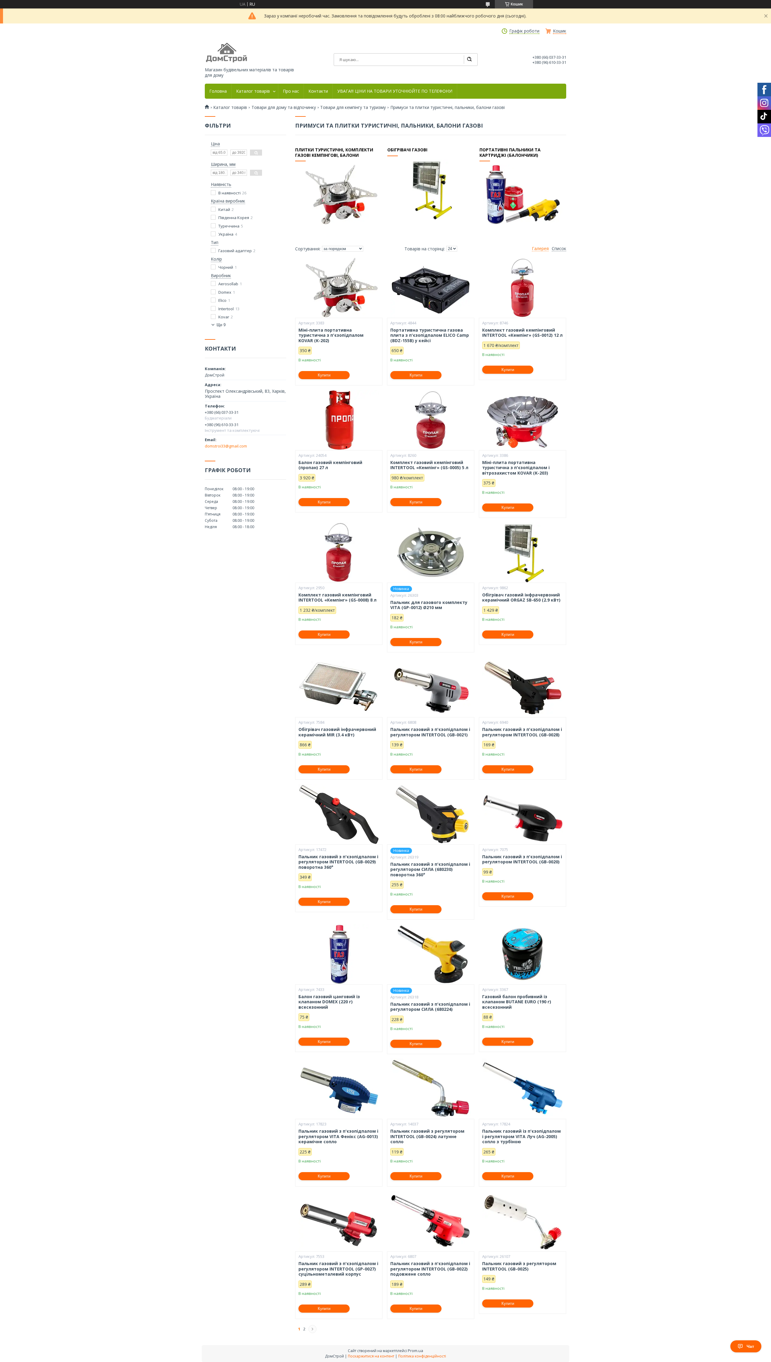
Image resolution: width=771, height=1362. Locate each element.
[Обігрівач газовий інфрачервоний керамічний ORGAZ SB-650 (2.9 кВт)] (522, 552)
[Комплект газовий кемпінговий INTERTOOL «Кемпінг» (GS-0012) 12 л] (522, 288)
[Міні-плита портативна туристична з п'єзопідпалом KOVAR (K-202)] (338, 288)
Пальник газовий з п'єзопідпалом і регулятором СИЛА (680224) (430, 1006)
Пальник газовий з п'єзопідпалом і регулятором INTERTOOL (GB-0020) (522, 859)
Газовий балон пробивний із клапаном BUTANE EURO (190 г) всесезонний (516, 1002)
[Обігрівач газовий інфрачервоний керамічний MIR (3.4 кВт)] (338, 687)
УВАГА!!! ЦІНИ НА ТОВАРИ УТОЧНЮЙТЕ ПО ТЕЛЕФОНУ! (394, 91)
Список (559, 248)
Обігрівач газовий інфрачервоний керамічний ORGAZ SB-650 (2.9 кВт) (521, 597)
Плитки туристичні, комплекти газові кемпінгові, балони (334, 152)
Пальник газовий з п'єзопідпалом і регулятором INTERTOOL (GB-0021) (430, 732)
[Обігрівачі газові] (430, 189)
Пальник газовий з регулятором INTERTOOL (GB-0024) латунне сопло (427, 1136)
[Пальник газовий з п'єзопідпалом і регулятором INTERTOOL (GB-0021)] (430, 687)
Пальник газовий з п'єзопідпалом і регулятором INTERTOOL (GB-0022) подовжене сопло (430, 1269)
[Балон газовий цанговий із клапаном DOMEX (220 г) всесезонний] (338, 954)
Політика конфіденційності (422, 1356)
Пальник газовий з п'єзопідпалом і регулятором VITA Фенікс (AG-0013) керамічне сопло (338, 1136)
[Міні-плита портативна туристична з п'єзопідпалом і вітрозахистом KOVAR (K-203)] (522, 420)
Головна (218, 91)
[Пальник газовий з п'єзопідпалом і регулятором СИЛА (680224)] (430, 954)
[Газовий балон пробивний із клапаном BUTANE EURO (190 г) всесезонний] (522, 954)
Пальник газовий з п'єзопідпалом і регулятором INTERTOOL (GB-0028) (522, 732)
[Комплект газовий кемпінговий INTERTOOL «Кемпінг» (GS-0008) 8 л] (338, 552)
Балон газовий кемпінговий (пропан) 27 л (330, 465)
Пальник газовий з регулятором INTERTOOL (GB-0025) (519, 1266)
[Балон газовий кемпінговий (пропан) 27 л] (338, 420)
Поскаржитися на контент (371, 1356)
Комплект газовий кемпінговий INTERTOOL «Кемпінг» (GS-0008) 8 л (337, 597)
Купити (324, 375)
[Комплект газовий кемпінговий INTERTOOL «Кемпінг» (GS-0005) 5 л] (430, 420)
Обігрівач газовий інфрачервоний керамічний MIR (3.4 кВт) (337, 732)
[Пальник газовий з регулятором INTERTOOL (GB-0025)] (522, 1221)
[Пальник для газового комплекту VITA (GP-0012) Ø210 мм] (430, 552)
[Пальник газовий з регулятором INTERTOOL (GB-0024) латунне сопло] (430, 1089)
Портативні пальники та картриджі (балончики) (510, 152)
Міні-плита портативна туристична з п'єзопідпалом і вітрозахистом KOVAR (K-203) (516, 468)
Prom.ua (415, 1350)
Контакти (318, 91)
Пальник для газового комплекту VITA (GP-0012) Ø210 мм (428, 605)
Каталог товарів (253, 91)
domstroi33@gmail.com (226, 446)
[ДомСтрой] (227, 53)
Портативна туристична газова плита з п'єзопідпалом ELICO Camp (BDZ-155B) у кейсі (429, 335)
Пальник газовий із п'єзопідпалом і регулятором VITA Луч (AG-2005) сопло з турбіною (521, 1136)
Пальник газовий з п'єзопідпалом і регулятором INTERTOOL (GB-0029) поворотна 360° (338, 862)
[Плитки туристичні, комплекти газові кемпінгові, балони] (338, 194)
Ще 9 (221, 325)
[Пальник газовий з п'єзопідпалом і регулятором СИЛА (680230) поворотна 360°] (430, 814)
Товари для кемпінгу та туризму (353, 107)
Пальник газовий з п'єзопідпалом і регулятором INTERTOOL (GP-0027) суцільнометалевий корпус (338, 1269)
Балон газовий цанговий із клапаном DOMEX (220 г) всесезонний (329, 1002)
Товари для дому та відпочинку (283, 107)
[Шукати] (469, 59)
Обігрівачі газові (407, 150)
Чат (750, 1346)
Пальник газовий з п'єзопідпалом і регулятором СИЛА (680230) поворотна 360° (430, 870)
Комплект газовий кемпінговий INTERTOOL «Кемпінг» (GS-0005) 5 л (429, 465)
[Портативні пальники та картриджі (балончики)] (522, 194)
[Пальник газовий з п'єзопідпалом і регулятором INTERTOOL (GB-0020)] (522, 814)
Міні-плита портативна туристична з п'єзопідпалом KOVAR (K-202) (331, 335)
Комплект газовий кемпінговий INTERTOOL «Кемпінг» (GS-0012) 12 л (522, 332)
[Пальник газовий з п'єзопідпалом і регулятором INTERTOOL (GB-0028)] (522, 687)
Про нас (291, 91)
